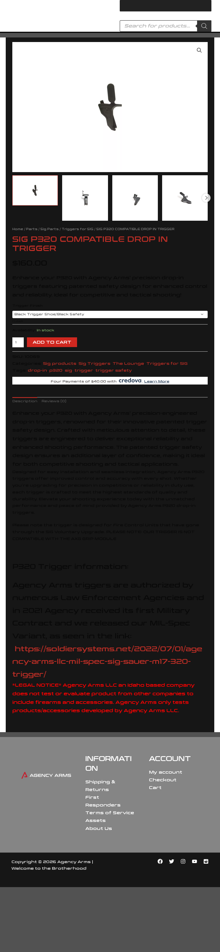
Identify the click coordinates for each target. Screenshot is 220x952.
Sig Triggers (94, 363)
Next (206, 198)
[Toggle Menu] (204, 5)
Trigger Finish (27, 306)
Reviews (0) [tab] (54, 401)
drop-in (37, 370)
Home (17, 229)
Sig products (59, 363)
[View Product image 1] (35, 190)
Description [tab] (24, 401)
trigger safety (113, 370)
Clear (17, 321)
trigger (83, 370)
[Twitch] (206, 861)
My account (165, 772)
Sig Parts (49, 229)
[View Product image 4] (185, 198)
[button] (199, 50)
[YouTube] (194, 861)
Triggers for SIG (77, 229)
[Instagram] (183, 861)
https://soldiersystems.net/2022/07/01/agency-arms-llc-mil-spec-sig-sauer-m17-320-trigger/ (107, 662)
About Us (98, 828)
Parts (32, 229)
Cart (155, 787)
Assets (95, 820)
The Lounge (128, 363)
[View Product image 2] (85, 198)
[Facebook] (160, 861)
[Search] (204, 26)
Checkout (162, 779)
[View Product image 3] (135, 198)
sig (68, 370)
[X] (171, 861)
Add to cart (52, 342)
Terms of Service (109, 812)
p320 (55, 370)
